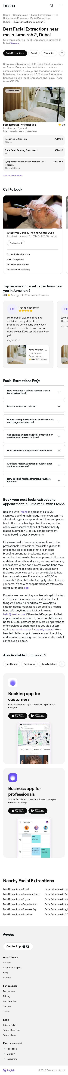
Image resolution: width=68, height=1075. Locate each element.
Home (6, 15)
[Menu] (61, 5)
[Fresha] (9, 5)
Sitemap (7, 977)
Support (7, 1006)
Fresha (24, 511)
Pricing (6, 996)
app (26, 587)
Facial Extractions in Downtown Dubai (21, 894)
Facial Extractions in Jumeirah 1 (18, 914)
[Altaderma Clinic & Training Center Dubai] (32, 234)
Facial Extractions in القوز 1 (16, 889)
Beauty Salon (20, 15)
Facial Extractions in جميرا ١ (16, 899)
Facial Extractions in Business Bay (19, 909)
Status (6, 1011)
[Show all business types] (62, 664)
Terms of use (9, 1035)
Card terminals (10, 1001)
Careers (7, 962)
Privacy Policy (10, 1025)
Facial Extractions (41, 15)
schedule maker (21, 629)
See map (15, 43)
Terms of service (11, 1030)
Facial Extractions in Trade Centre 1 (20, 904)
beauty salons (44, 629)
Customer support (12, 967)
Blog (5, 972)
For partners (9, 991)
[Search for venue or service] (51, 5)
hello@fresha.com (14, 614)
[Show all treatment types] (62, 53)
